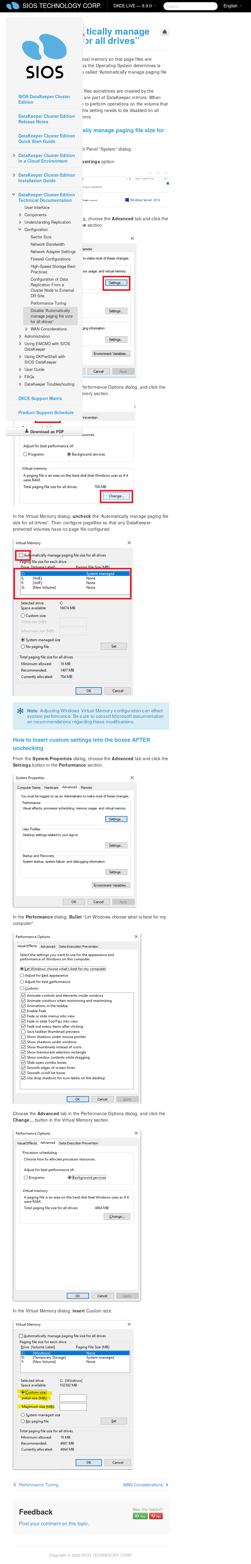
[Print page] (164, 32)
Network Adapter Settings (53, 251)
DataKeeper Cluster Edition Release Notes (46, 119)
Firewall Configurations (51, 259)
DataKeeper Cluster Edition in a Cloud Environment (46, 158)
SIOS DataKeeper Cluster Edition (44, 99)
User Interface (37, 207)
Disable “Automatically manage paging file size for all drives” (52, 315)
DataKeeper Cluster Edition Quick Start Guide (46, 138)
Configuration (36, 229)
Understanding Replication (47, 222)
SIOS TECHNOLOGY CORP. (62, 5)
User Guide (34, 369)
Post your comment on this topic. (54, 1523)
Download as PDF (46, 431)
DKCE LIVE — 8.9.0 (133, 5)
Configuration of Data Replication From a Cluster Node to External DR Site (52, 287)
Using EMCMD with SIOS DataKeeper (47, 346)
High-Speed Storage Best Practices (53, 269)
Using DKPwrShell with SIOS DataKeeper (44, 359)
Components (35, 215)
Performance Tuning (48, 303)
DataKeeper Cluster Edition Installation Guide (46, 177)
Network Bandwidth (48, 244)
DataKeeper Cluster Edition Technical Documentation (46, 197)
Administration (37, 336)
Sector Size (41, 237)
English (231, 5)
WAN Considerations (49, 329)
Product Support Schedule (46, 412)
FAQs (29, 376)
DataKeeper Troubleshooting (49, 384)
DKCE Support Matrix (40, 398)
